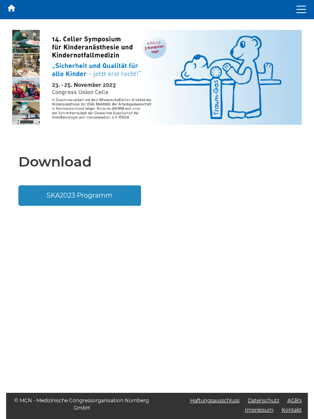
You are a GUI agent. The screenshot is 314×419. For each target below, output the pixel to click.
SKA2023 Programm (79, 195)
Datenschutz (263, 400)
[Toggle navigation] (301, 9)
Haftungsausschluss (215, 400)
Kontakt (292, 410)
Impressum (259, 410)
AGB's (294, 400)
